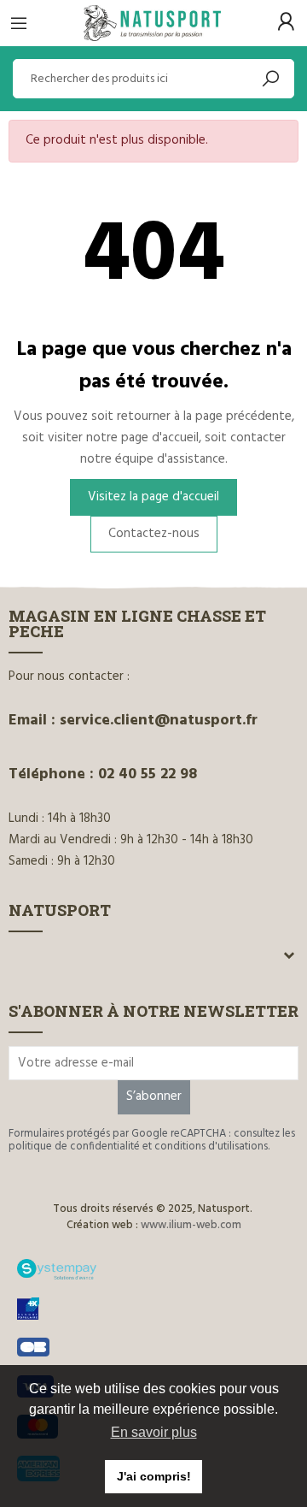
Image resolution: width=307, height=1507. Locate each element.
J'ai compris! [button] (154, 1476)
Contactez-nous (154, 533)
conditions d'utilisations (211, 1146)
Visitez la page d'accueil (153, 497)
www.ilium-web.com (191, 1225)
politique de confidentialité (74, 1146)
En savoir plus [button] (154, 1432)
